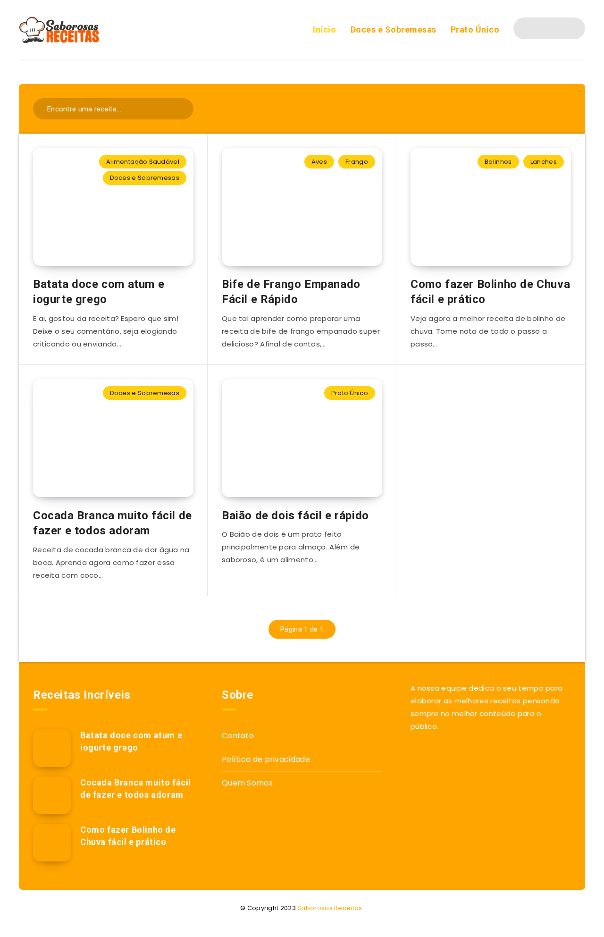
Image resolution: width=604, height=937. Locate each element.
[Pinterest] (566, 28)
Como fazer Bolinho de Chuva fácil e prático (490, 292)
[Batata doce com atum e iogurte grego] (52, 748)
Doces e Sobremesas (393, 29)
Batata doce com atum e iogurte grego (98, 292)
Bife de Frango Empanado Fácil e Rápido (291, 292)
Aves (319, 161)
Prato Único (475, 29)
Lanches (543, 161)
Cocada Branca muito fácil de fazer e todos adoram (112, 523)
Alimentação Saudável (142, 161)
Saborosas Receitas (329, 907)
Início (324, 29)
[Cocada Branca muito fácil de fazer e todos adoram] (52, 795)
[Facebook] (532, 28)
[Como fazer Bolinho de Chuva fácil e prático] (52, 842)
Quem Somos (247, 782)
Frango (356, 161)
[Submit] (180, 108)
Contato (238, 735)
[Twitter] (549, 28)
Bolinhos (498, 161)
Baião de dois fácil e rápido (295, 515)
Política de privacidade (266, 759)
